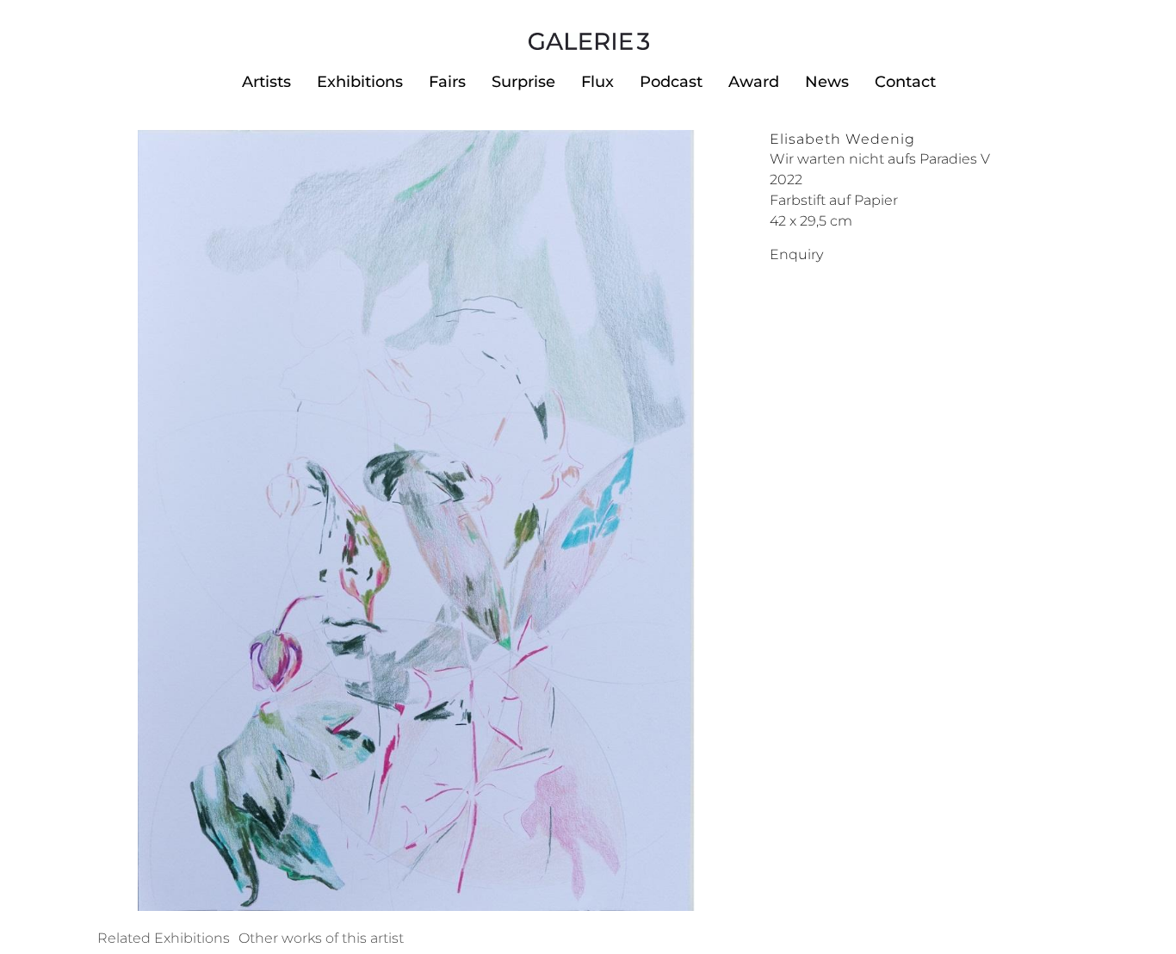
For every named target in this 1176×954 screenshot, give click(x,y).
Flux (597, 81)
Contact (905, 81)
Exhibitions (360, 81)
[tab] (163, 938)
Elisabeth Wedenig (842, 139)
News (827, 81)
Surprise (523, 81)
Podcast (671, 81)
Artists (266, 81)
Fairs (447, 81)
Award (753, 81)
